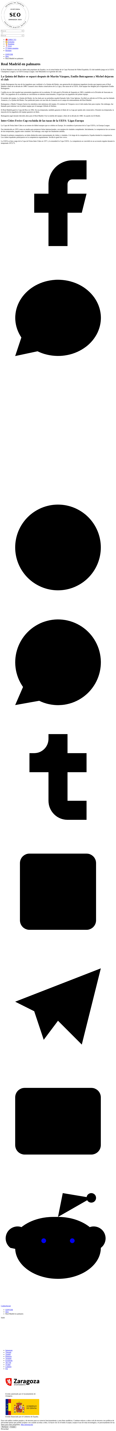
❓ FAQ (8, 46)
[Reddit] (58, 1292)
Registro (8, 50)
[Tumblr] (58, 833)
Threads (8, 1352)
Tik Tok (8, 1363)
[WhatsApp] (58, 719)
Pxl (6, 1369)
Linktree (8, 1367)
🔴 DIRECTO (10, 40)
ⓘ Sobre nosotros (11, 48)
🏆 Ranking (9, 44)
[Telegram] (58, 1063)
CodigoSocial (6, 1306)
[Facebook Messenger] (58, 374)
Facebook (8, 1360)
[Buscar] (23, 31)
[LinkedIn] (58, 948)
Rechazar (5, 1427)
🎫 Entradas (9, 42)
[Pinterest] (58, 604)
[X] (58, 489)
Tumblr (8, 1354)
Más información (27, 1425)
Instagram (8, 1350)
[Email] (58, 1178)
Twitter (8, 1365)
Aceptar (12, 1427)
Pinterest (8, 1356)
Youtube (8, 1358)
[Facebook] (58, 260)
